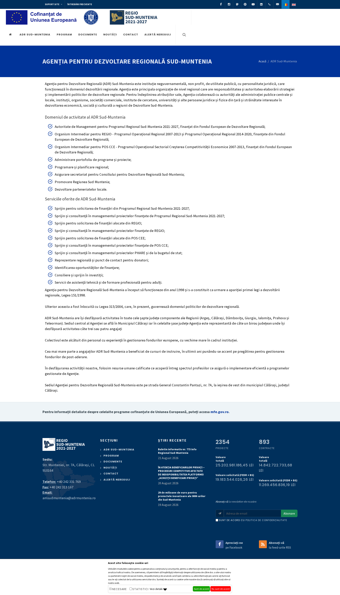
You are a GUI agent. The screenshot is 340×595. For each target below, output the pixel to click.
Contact (130, 34)
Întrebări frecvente (79, 4)
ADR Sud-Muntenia (34, 34)
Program (64, 34)
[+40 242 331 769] (269, 4)
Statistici (140, 589)
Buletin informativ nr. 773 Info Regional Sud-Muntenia (177, 451)
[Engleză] (294, 4)
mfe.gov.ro (220, 412)
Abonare (289, 513)
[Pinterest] (245, 4)
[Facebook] (221, 4)
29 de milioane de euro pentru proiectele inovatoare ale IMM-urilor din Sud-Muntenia (181, 496)
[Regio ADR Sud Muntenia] (11, 34)
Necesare (119, 589)
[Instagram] (229, 4)
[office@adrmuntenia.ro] (277, 4)
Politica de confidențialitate (266, 520)
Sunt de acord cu (253, 520)
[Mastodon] (237, 4)
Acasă (262, 61)
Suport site (52, 4)
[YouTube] (253, 4)
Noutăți (110, 34)
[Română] (285, 4)
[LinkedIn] (261, 4)
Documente (87, 34)
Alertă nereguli (157, 34)
